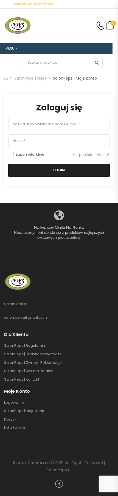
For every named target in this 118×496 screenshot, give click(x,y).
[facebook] (59, 484)
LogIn (58, 170)
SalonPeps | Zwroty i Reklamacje (33, 363)
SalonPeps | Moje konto (25, 411)
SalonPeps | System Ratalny (28, 371)
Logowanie (14, 402)
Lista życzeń (14, 427)
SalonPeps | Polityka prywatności (33, 354)
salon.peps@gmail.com (25, 317)
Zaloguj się (59, 108)
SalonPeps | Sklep (30, 78)
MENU (9, 48)
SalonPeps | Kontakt (21, 379)
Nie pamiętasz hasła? (91, 154)
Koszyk (10, 419)
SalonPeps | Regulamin (24, 345)
